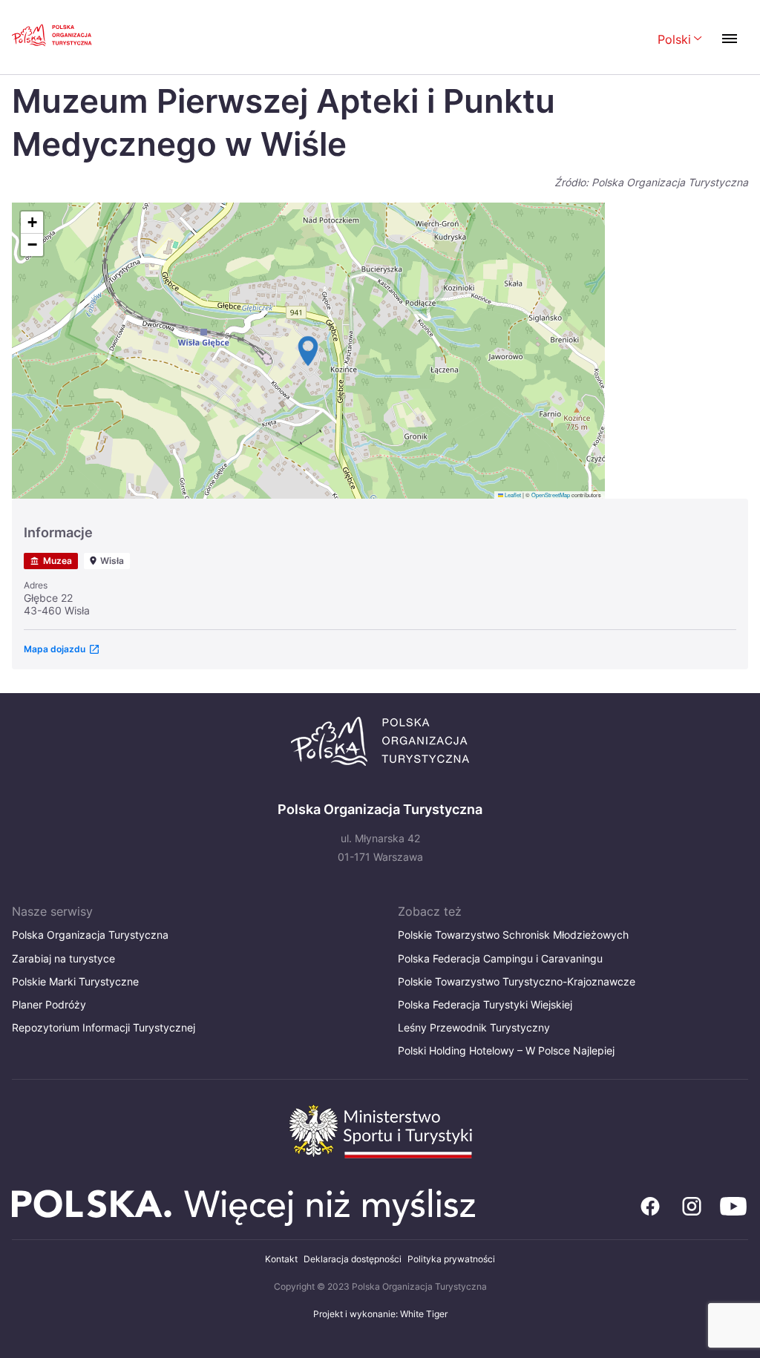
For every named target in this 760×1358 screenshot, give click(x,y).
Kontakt (281, 1258)
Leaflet (512, 495)
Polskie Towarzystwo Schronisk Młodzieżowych (513, 934)
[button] (308, 351)
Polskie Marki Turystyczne (75, 981)
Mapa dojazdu (54, 649)
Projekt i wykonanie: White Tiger (380, 1313)
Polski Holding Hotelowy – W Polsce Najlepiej (506, 1050)
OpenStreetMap (550, 495)
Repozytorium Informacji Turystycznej (103, 1027)
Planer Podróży (49, 1004)
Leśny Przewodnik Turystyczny (474, 1027)
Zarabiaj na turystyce (63, 958)
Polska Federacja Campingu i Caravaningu (500, 958)
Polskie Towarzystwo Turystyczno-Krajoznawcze (516, 981)
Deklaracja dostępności (353, 1258)
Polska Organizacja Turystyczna (90, 934)
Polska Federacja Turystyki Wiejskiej (485, 1004)
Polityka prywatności (451, 1258)
